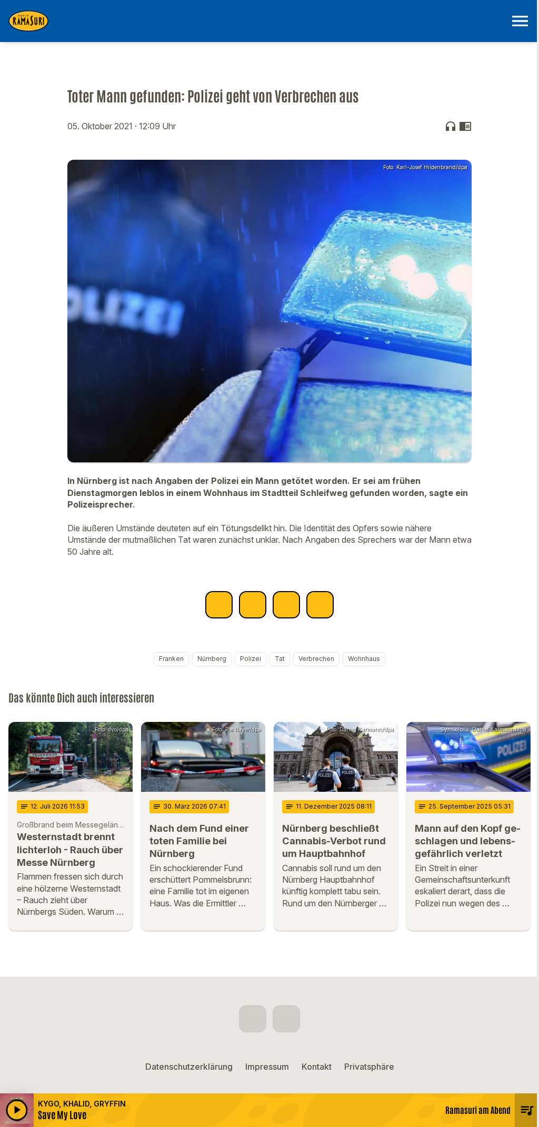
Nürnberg (211, 659)
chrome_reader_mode (465, 126)
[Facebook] (252, 1018)
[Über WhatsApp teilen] (286, 604)
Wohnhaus (364, 659)
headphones (450, 126)
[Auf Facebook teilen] (219, 604)
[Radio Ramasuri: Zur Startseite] (256, 21)
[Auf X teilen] (252, 604)
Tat (280, 659)
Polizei (250, 659)
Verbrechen (316, 659)
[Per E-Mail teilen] (320, 604)
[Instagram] (286, 1018)
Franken (171, 659)
